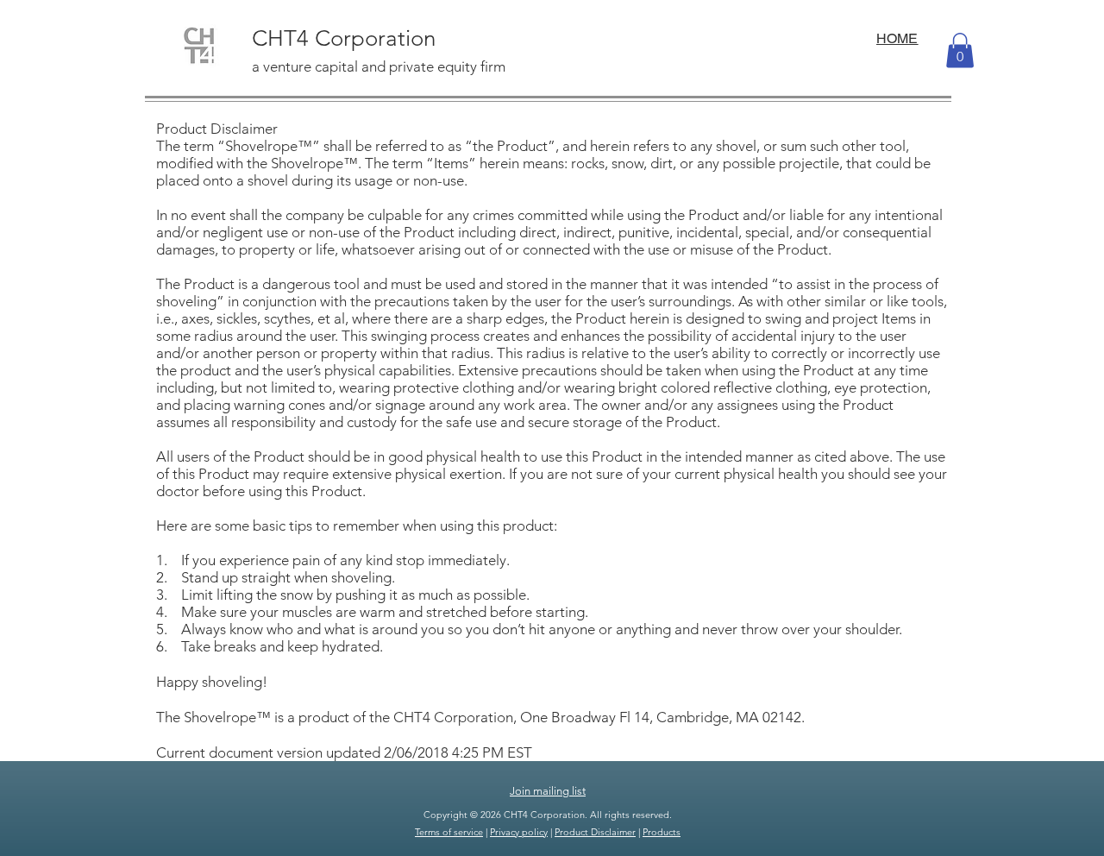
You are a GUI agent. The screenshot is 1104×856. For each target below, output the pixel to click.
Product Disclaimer (595, 832)
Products (662, 832)
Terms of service (449, 832)
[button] (960, 50)
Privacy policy (519, 832)
